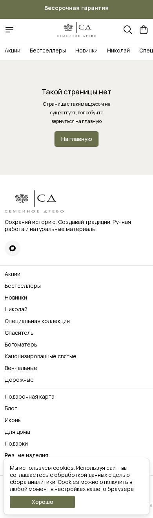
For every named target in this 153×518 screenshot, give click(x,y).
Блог (11, 408)
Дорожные (19, 379)
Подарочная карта (30, 396)
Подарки (16, 443)
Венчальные (21, 368)
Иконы (13, 420)
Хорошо (42, 501)
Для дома (17, 431)
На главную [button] (76, 139)
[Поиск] (128, 29)
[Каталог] (9, 29)
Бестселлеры (48, 50)
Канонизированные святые (40, 356)
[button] (12, 248)
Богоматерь (21, 344)
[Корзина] (143, 29)
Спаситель (19, 332)
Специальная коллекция (37, 321)
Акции (12, 50)
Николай (118, 50)
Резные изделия (26, 455)
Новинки (86, 50)
